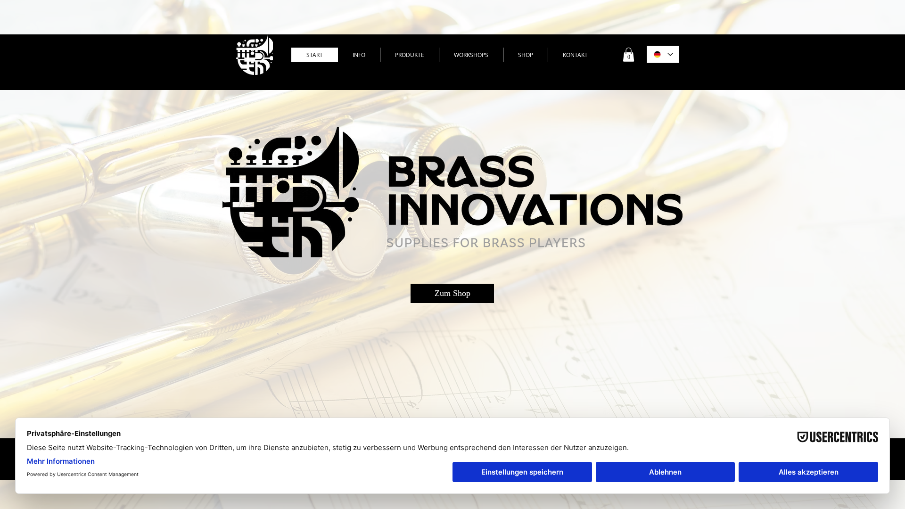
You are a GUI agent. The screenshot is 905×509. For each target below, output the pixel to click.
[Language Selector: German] (663, 54)
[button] (628, 55)
